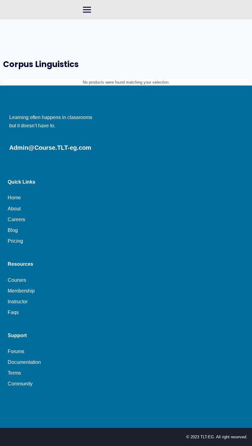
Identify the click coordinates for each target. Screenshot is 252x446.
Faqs (13, 312)
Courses (17, 280)
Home (14, 197)
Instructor (18, 301)
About (14, 208)
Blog (13, 230)
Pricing (15, 241)
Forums (16, 351)
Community (20, 383)
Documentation (24, 362)
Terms (14, 373)
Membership (21, 290)
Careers (16, 219)
